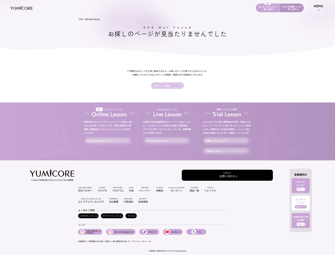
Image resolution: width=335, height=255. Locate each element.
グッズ (130, 215)
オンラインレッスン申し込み (267, 8)
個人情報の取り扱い (120, 241)
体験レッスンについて (215, 141)
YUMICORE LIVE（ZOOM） (301, 220)
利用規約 (81, 241)
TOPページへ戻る (162, 85)
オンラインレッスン (111, 215)
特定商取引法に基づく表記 (99, 241)
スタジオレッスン (87, 215)
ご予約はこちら (212, 151)
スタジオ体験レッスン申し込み (291, 8)
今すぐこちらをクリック (98, 141)
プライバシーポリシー (140, 241)
